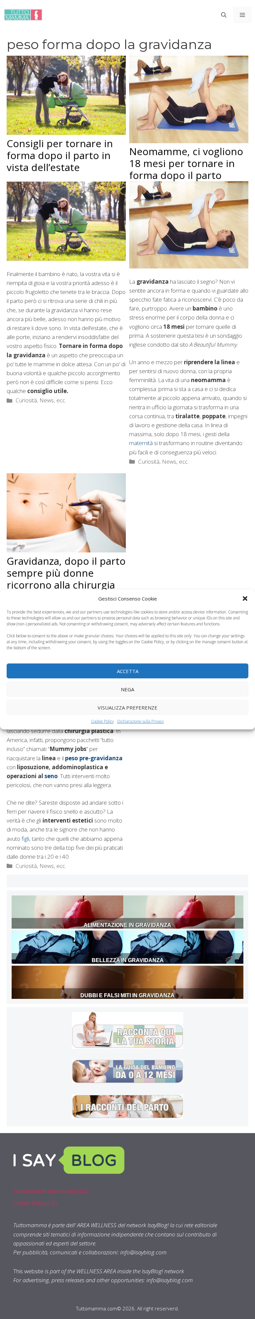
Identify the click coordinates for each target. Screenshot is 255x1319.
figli (24, 838)
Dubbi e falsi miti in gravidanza (127, 995)
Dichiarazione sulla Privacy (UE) (51, 1191)
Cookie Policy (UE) (35, 1203)
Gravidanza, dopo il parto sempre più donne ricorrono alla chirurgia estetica (66, 578)
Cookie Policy (102, 721)
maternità (141, 443)
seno (51, 776)
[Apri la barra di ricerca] (223, 15)
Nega (127, 689)
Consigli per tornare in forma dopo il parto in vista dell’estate (60, 155)
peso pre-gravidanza (94, 758)
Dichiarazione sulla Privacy (140, 721)
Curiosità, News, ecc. (41, 400)
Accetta (127, 670)
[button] (245, 598)
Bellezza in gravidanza (128, 960)
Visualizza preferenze (127, 707)
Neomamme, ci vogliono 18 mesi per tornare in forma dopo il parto (186, 163)
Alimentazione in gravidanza (127, 925)
